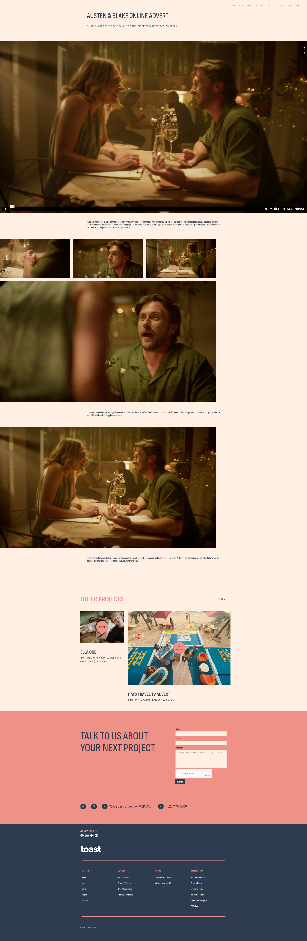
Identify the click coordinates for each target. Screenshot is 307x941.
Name (177, 729)
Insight (281, 5)
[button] (252, 5)
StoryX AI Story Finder (163, 877)
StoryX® (271, 5)
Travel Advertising (125, 889)
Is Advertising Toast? (162, 883)
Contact (299, 5)
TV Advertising (124, 877)
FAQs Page (195, 906)
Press (289, 5)
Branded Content (124, 883)
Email (177, 738)
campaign (127, 224)
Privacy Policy (196, 883)
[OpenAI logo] (87, 835)
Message (179, 747)
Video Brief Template (199, 900)
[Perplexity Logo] (96, 835)
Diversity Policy (197, 889)
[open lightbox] (35, 258)
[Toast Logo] (98, 850)
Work (262, 5)
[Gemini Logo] (92, 835)
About (241, 5)
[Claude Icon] (82, 835)
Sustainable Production (200, 877)
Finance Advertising (125, 894)
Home (233, 5)
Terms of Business (198, 894)
